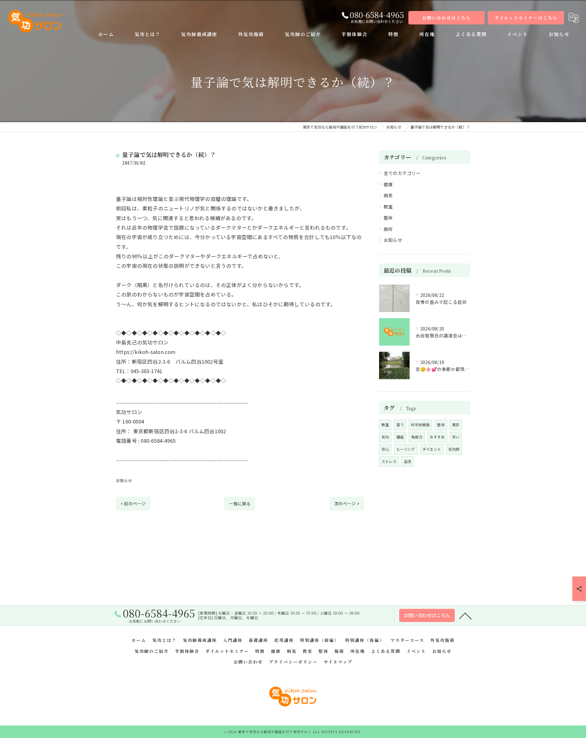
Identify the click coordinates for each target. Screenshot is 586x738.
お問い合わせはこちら (446, 18)
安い (455, 436)
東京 (455, 424)
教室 (388, 206)
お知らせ (124, 480)
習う (400, 424)
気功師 (454, 449)
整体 (388, 217)
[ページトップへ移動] (465, 615)
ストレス (389, 461)
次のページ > (346, 503)
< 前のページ (133, 503)
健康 (388, 184)
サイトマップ (338, 662)
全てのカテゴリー (402, 173)
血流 (407, 461)
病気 (388, 195)
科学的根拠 (420, 424)
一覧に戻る (240, 503)
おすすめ (437, 436)
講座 (400, 436)
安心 (385, 449)
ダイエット (431, 449)
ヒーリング (405, 449)
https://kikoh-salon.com (146, 351)
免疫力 (416, 436)
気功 (385, 436)
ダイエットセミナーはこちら (526, 18)
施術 (388, 229)
